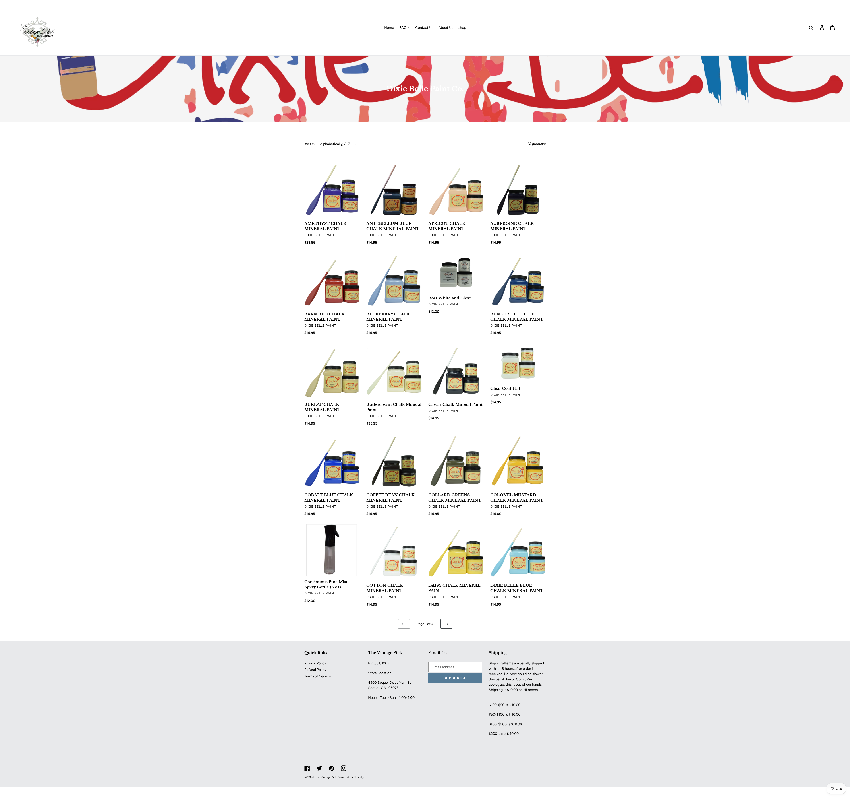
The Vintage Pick (326, 777)
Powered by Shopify (351, 777)
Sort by (309, 144)
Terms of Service (317, 676)
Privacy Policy (315, 663)
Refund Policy (315, 670)
